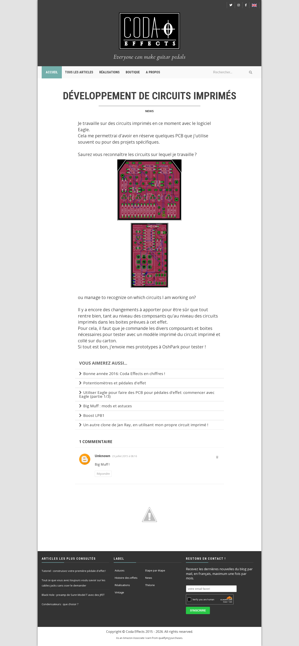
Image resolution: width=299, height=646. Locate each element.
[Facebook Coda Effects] (245, 5)
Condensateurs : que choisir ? (60, 604)
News (149, 111)
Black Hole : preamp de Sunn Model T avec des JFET (73, 595)
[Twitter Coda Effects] (231, 5)
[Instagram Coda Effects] (238, 5)
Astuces (119, 570)
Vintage (119, 592)
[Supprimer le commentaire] (217, 457)
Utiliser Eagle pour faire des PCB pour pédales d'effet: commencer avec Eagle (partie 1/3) (146, 394)
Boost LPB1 (94, 415)
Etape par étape (155, 570)
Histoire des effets (126, 578)
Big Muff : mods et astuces (107, 406)
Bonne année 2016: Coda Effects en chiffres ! (124, 373)
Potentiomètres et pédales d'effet (114, 383)
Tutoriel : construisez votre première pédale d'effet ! (74, 571)
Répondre (103, 474)
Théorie (150, 585)
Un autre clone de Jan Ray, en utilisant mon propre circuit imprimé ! (145, 424)
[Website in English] (254, 5)
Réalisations (122, 585)
